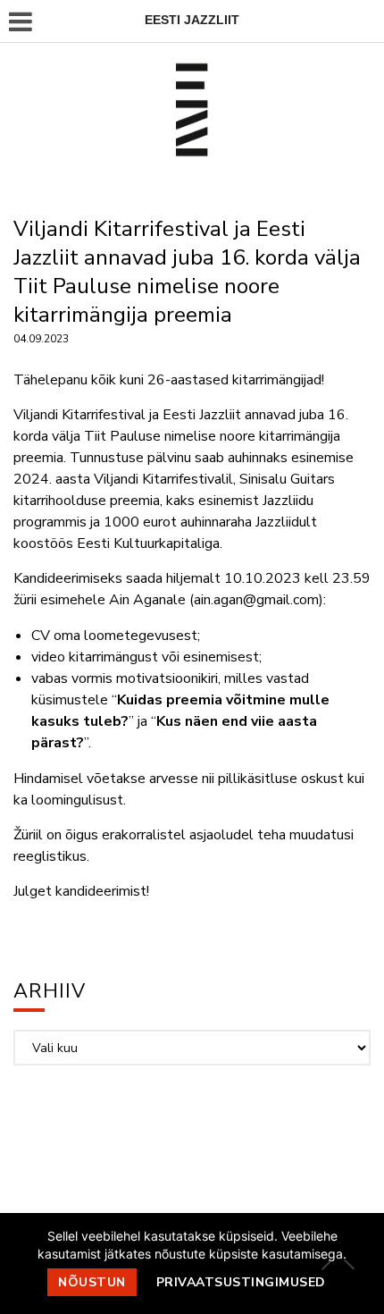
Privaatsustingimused (241, 1282)
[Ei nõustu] (348, 1264)
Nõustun (92, 1282)
